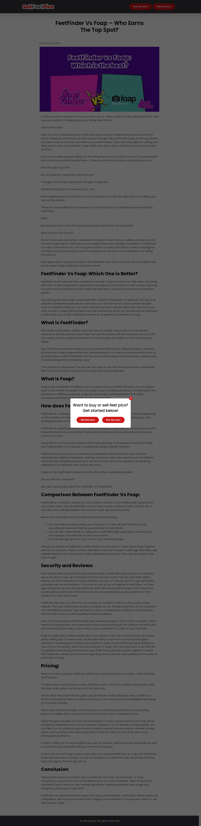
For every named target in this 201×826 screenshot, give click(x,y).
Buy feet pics (113, 419)
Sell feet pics (88, 419)
